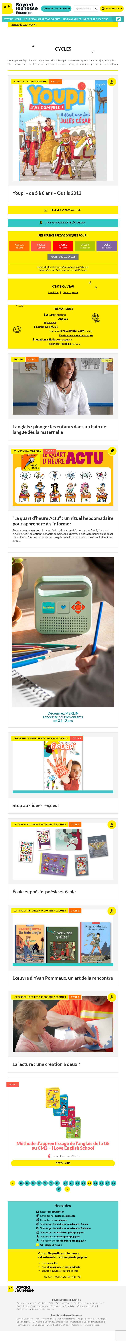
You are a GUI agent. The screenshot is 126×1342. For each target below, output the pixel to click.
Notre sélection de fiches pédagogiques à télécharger (63, 267)
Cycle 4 (85, 246)
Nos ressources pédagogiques (42, 19)
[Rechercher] (96, 9)
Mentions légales (94, 1303)
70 (57, 1183)
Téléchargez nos (62, 1232)
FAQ (51, 1303)
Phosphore (76, 1324)
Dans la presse (70, 292)
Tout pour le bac (91, 1324)
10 (21, 1183)
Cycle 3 (63, 246)
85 (95, 1183)
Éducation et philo (71, 331)
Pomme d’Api (48, 1318)
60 (51, 1183)
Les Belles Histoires (66, 1318)
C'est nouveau (63, 286)
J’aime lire (37, 1321)
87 (107, 1183)
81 (71, 1183)
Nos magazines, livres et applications (85, 19)
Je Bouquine (38, 1324)
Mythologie (50, 322)
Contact (42, 1303)
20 (27, 1183)
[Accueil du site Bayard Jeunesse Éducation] (20, 8)
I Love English (23, 1324)
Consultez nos (57, 1215)
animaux (64, 343)
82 (77, 1183)
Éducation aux (46, 326)
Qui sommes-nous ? (26, 1303)
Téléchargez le (64, 1224)
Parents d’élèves (63, 1303)
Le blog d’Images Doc (93, 1321)
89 (58, 1189)
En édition (53, 292)
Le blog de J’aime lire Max (56, 1321)
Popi (37, 1318)
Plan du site (78, 1303)
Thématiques (63, 308)
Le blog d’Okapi (62, 1324)
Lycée (106, 246)
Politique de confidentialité (63, 1306)
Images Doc (75, 1321)
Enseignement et (76, 335)
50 (45, 1183)
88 (113, 1183)
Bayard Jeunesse (25, 1318)
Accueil (15, 24)
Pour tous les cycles (63, 257)
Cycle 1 (19, 246)
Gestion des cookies (86, 1306)
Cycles (23, 24)
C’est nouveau (12, 19)
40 (39, 1183)
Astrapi (101, 1318)
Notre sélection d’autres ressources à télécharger (63, 270)
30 (33, 1183)
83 (83, 1183)
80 (65, 1183)
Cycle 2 (41, 246)
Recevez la (52, 1211)
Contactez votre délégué (56, 8)
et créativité (52, 339)
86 (101, 1183)
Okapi (49, 1324)
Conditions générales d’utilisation (32, 1306)
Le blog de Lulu (23, 1321)
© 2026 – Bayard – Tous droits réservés (35, 1309)
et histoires (55, 314)
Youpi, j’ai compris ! (86, 1318)
